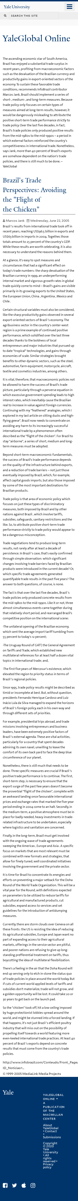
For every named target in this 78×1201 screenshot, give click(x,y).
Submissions (52, 1137)
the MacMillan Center (53, 1115)
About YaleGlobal (50, 1126)
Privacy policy (48, 1166)
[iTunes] (25, 1185)
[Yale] (8, 1093)
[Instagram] (34, 1185)
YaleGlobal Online (36, 38)
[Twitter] (15, 1185)
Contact (51, 1131)
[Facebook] (6, 1185)
